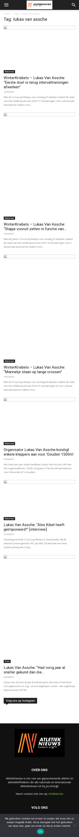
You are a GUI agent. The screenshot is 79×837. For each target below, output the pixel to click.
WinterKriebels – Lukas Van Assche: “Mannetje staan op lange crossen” (34, 369)
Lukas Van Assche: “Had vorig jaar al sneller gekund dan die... (34, 669)
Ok (40, 831)
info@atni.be (56, 794)
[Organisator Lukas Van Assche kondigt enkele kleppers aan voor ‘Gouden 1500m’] (39, 421)
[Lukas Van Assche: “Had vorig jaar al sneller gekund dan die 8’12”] (39, 609)
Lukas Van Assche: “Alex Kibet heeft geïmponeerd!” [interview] (34, 527)
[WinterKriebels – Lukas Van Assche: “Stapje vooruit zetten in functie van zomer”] (39, 166)
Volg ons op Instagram (20, 700)
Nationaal (9, 71)
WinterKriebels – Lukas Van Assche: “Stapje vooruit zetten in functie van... (35, 226)
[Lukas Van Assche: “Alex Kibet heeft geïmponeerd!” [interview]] (39, 500)
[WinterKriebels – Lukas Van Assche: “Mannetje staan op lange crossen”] (39, 309)
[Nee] (74, 825)
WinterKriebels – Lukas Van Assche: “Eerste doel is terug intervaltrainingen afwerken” (36, 82)
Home (7, 13)
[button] (6, 5)
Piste (7, 661)
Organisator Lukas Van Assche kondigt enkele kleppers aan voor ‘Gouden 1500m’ (39, 452)
